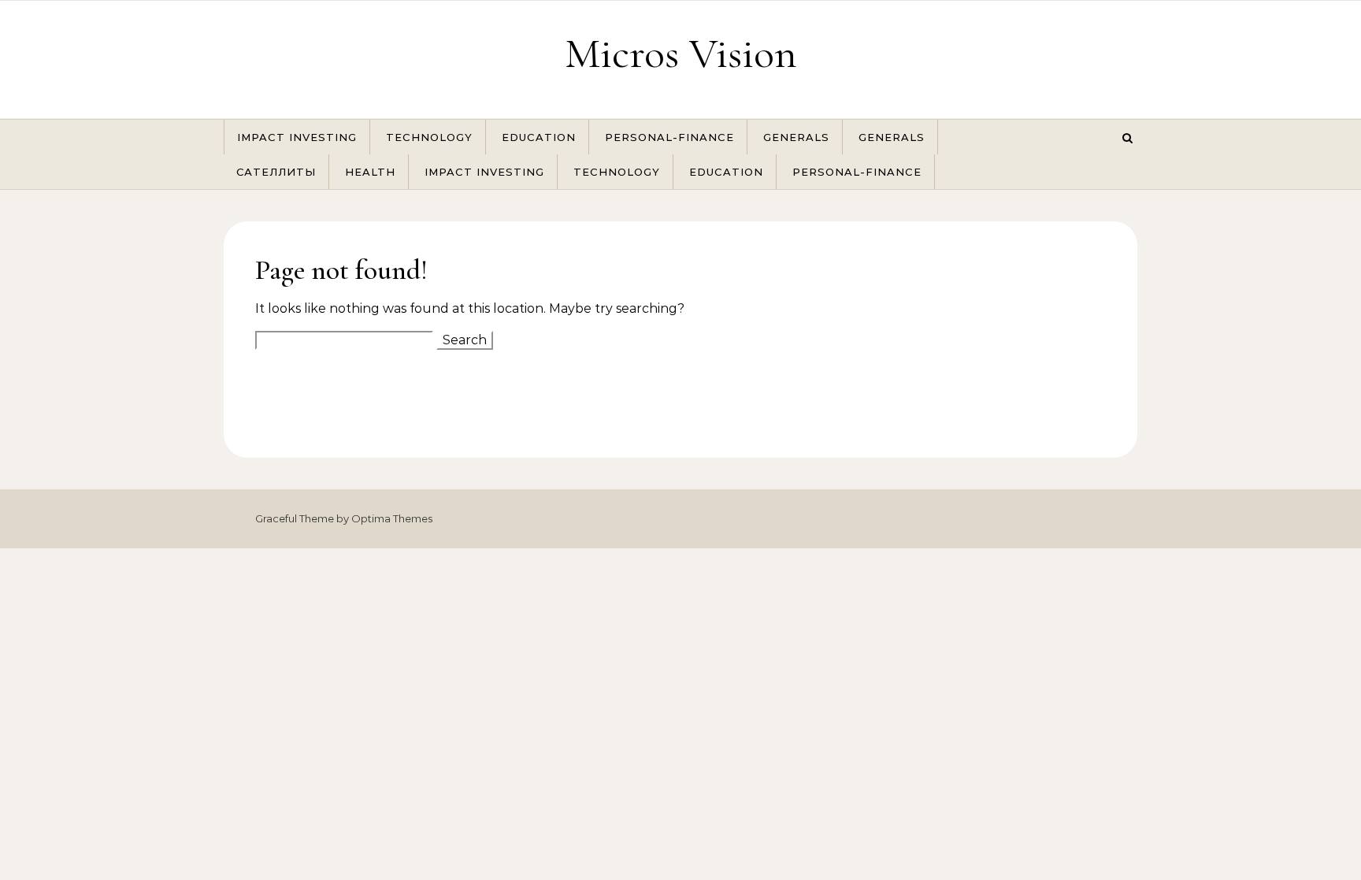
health (370, 171)
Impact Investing (297, 137)
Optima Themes (391, 518)
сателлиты (276, 171)
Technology (429, 137)
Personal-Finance (669, 137)
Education (539, 137)
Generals (796, 137)
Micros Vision (681, 53)
